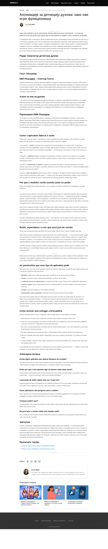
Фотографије (55, 3)
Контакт (37, 520)
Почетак (22, 10)
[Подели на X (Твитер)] (39, 461)
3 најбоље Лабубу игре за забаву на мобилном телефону (38, 446)
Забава (76, 3)
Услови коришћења (46, 520)
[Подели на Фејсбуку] (27, 461)
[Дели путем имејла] (35, 461)
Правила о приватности (59, 520)
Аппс (47, 3)
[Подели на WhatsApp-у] (31, 461)
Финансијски (91, 3)
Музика (83, 3)
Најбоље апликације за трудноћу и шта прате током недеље (53, 503)
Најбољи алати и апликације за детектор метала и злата (37, 449)
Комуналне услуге (66, 3)
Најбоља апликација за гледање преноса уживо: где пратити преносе (30, 503)
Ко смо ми (70, 520)
